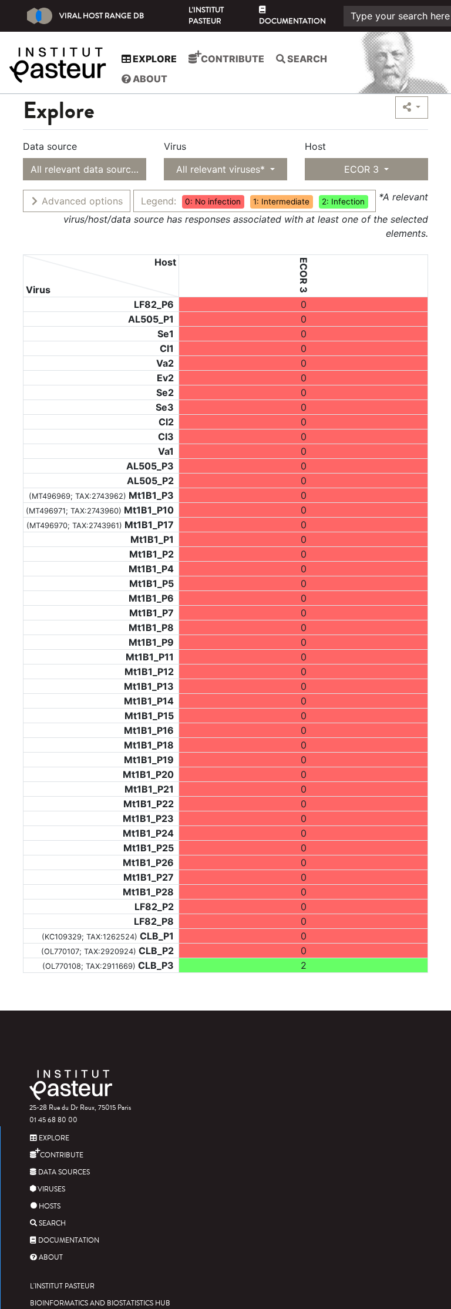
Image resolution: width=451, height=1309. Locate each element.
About (149, 79)
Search (306, 59)
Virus (175, 146)
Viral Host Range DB (101, 16)
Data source (50, 146)
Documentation (292, 21)
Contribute (231, 59)
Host (315, 146)
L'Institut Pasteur (206, 15)
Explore (154, 59)
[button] (411, 107)
